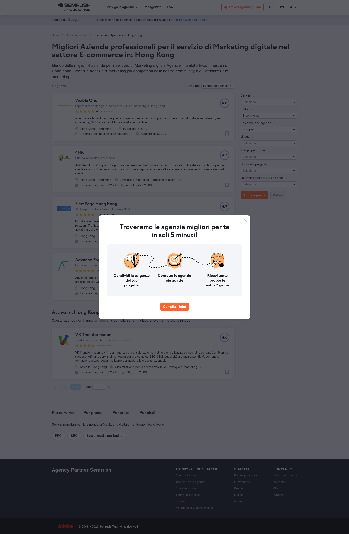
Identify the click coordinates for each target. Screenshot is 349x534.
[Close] (245, 220)
